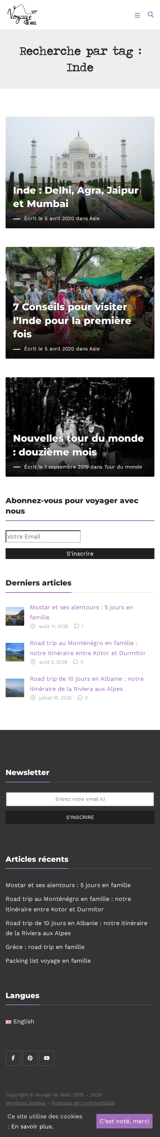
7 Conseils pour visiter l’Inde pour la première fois (72, 320)
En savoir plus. (32, 1126)
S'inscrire (80, 817)
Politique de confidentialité (83, 1103)
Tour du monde (123, 467)
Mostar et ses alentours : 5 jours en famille (81, 612)
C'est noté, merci (124, 1121)
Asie (94, 218)
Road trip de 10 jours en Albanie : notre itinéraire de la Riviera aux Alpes (87, 683)
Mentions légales (25, 1103)
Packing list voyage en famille (48, 960)
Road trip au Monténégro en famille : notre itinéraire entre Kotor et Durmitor (88, 648)
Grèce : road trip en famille (45, 946)
